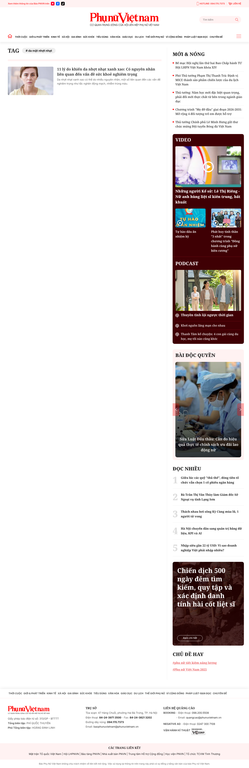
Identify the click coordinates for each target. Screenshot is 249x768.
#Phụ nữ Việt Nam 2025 (190, 669)
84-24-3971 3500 (110, 717)
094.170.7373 (115, 722)
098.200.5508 (200, 712)
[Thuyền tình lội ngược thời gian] (208, 290)
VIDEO (183, 140)
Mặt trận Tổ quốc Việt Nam (45, 754)
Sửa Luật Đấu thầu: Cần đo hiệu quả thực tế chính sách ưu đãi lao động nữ (208, 444)
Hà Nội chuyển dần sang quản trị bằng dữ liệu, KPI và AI (211, 531)
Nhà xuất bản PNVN (114, 754)
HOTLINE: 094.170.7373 (212, 3)
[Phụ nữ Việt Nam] (124, 19)
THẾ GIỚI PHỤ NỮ (154, 37)
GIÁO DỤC (127, 37)
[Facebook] (58, 3)
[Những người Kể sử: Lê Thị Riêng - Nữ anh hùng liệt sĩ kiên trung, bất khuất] (208, 166)
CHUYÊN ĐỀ (216, 37)
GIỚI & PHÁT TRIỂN (39, 37)
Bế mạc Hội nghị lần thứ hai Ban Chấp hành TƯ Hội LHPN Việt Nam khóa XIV (208, 65)
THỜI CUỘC (21, 37)
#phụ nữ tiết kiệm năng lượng (195, 663)
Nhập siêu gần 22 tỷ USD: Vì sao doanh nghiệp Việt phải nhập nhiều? (209, 547)
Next (240, 409)
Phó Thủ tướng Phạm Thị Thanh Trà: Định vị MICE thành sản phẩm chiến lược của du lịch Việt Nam (206, 80)
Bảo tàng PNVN (90, 754)
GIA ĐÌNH (76, 37)
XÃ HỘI (65, 37)
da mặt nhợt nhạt (40, 50)
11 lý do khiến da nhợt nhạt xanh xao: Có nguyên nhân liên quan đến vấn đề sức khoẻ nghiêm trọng (106, 72)
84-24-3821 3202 (141, 717)
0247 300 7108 (206, 724)
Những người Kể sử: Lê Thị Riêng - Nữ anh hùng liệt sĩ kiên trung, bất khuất (207, 197)
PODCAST (186, 263)
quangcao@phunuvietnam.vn (203, 717)
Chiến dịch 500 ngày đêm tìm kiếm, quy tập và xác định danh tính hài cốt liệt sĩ (206, 587)
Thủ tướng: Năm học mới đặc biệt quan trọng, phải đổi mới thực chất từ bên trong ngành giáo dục (208, 97)
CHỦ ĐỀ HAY (188, 654)
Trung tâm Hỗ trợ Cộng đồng (145, 754)
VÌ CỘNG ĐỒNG (174, 37)
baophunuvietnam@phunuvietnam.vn (116, 726)
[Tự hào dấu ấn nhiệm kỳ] (190, 218)
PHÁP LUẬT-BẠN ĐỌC (196, 37)
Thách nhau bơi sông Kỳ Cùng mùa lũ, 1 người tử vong (210, 514)
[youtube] (53, 3)
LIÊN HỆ (237, 3)
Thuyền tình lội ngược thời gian (207, 315)
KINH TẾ (55, 37)
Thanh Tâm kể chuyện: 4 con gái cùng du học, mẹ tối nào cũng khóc (209, 336)
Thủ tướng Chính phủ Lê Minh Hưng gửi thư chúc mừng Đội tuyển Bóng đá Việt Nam (206, 124)
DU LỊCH (139, 37)
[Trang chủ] (11, 37)
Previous (176, 409)
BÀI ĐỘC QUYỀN (195, 355)
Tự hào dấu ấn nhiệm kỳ (185, 234)
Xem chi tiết (190, 638)
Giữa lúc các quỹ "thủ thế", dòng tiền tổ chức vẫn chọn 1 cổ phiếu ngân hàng (210, 480)
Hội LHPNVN (71, 754)
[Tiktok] (63, 3)
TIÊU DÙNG (102, 37)
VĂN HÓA (115, 37)
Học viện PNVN (174, 754)
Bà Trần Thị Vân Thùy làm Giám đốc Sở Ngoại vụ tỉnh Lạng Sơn (209, 497)
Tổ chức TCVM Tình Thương (203, 754)
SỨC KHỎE (88, 37)
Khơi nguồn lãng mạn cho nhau (203, 325)
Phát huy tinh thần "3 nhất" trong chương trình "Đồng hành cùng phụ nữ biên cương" (225, 241)
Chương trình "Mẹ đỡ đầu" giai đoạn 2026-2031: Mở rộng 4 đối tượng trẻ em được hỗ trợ (208, 111)
